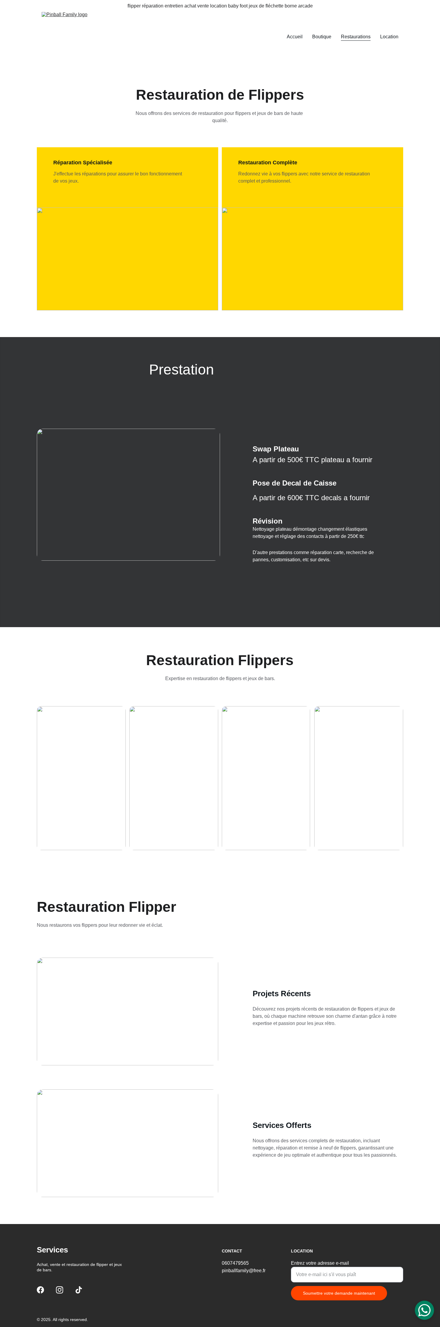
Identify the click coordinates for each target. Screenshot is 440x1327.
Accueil (295, 36)
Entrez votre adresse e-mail (320, 1263)
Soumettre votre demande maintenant (339, 1293)
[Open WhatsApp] (424, 1310)
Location (389, 36)
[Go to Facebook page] (40, 1289)
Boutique (321, 36)
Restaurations (356, 36)
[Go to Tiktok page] (78, 1289)
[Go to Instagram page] (59, 1289)
